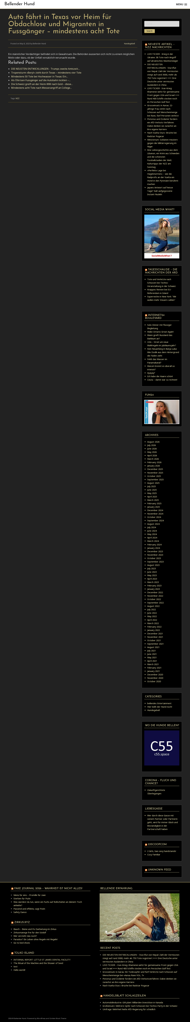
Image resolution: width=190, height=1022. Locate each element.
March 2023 (153, 582)
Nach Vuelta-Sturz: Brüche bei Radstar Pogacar (126, 985)
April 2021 (152, 660)
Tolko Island (24, 953)
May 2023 (152, 575)
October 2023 (154, 558)
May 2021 (152, 657)
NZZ (17, 98)
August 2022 (153, 606)
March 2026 (153, 458)
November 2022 (155, 595)
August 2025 (153, 483)
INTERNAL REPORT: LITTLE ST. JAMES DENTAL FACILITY (42, 959)
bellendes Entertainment (159, 703)
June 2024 (152, 530)
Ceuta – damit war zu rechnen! (162, 379)
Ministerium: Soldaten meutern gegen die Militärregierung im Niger (162, 143)
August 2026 (153, 441)
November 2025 (155, 472)
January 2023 (153, 589)
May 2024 (152, 534)
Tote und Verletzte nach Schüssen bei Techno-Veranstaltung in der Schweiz (161, 283)
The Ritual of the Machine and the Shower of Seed (38, 963)
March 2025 (153, 500)
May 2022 (152, 616)
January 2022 (153, 630)
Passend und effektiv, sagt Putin (29, 908)
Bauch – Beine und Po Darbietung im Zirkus (35, 929)
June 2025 (152, 489)
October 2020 (154, 681)
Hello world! (19, 970)
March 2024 (153, 541)
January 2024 (153, 548)
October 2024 (154, 517)
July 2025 (151, 486)
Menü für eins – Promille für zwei (30, 895)
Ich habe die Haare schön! (160, 376)
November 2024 (155, 513)
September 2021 (155, 643)
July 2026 (151, 445)
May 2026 (152, 452)
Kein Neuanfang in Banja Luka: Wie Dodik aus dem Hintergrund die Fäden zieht (163, 352)
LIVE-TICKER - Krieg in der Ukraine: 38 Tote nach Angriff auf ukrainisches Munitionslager (162, 57)
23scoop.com (157, 844)
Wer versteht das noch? (25, 936)
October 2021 (154, 640)
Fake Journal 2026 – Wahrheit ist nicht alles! (48, 888)
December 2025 (155, 469)
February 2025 (154, 503)
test (16, 966)
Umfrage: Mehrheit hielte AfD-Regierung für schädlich (129, 1009)
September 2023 (155, 561)
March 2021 (153, 664)
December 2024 (155, 510)
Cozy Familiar (153, 854)
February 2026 (154, 462)
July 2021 (151, 650)
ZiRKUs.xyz (22, 922)
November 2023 (155, 554)
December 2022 (155, 592)
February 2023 (154, 585)
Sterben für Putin (22, 898)
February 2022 (154, 626)
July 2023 (151, 568)
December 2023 (155, 551)
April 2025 (152, 496)
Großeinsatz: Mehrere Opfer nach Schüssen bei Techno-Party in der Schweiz (140, 1005)
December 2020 (155, 674)
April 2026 (152, 455)
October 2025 (154, 476)
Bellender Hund (19, 4)
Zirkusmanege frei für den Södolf (30, 932)
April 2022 (152, 619)
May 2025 (152, 493)
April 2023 (152, 578)
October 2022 (154, 599)
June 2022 (152, 612)
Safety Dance (20, 912)
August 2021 (153, 647)
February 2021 (154, 667)
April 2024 (152, 537)
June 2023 (152, 571)
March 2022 (153, 623)
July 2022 (151, 609)
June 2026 (152, 448)
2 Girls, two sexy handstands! (161, 851)
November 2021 (155, 637)
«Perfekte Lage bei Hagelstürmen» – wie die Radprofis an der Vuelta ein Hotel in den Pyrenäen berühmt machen (162, 177)
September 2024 (155, 520)
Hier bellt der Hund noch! (159, 706)
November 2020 (155, 678)
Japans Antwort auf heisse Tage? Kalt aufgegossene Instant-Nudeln (160, 191)
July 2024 (151, 527)
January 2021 (153, 671)
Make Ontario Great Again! (160, 331)
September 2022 (155, 602)
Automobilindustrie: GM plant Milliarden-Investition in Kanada (133, 1002)
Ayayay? (151, 372)
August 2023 (153, 565)
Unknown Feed (159, 870)
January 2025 (153, 506)
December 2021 (155, 633)
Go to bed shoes (22, 942)
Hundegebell (129, 43)
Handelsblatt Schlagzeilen (124, 996)
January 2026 (153, 465)
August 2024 (153, 524)
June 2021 (152, 654)
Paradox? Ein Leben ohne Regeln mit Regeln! (35, 939)
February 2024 (154, 544)
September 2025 (155, 479)
